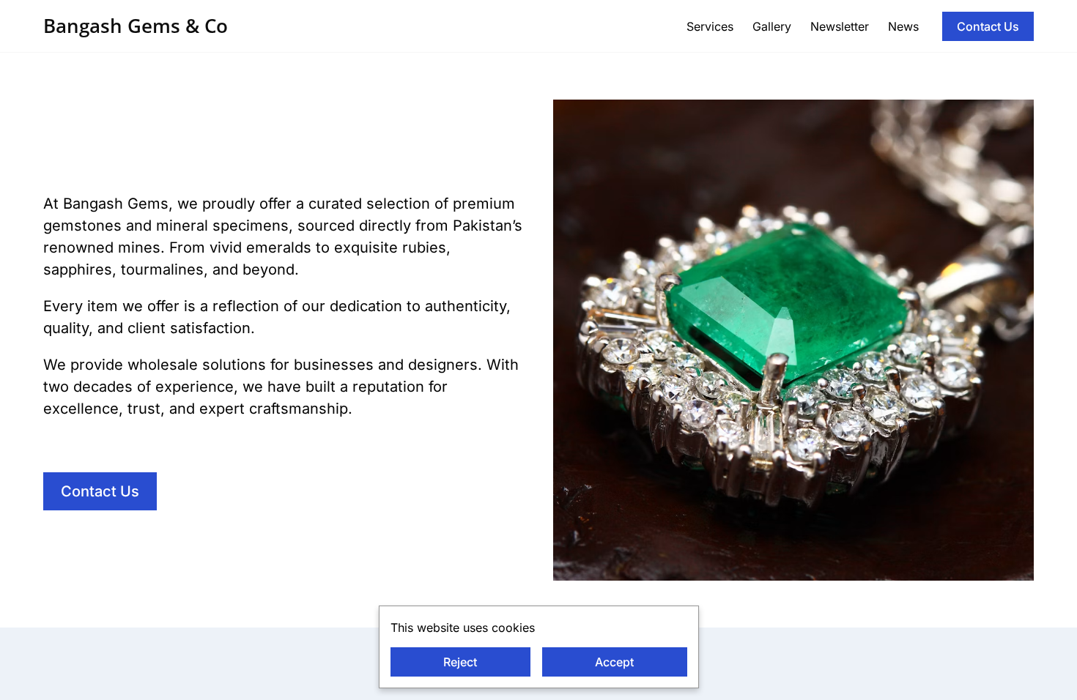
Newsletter (839, 26)
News (903, 26)
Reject (460, 662)
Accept (614, 662)
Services (709, 26)
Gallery (771, 26)
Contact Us (988, 26)
